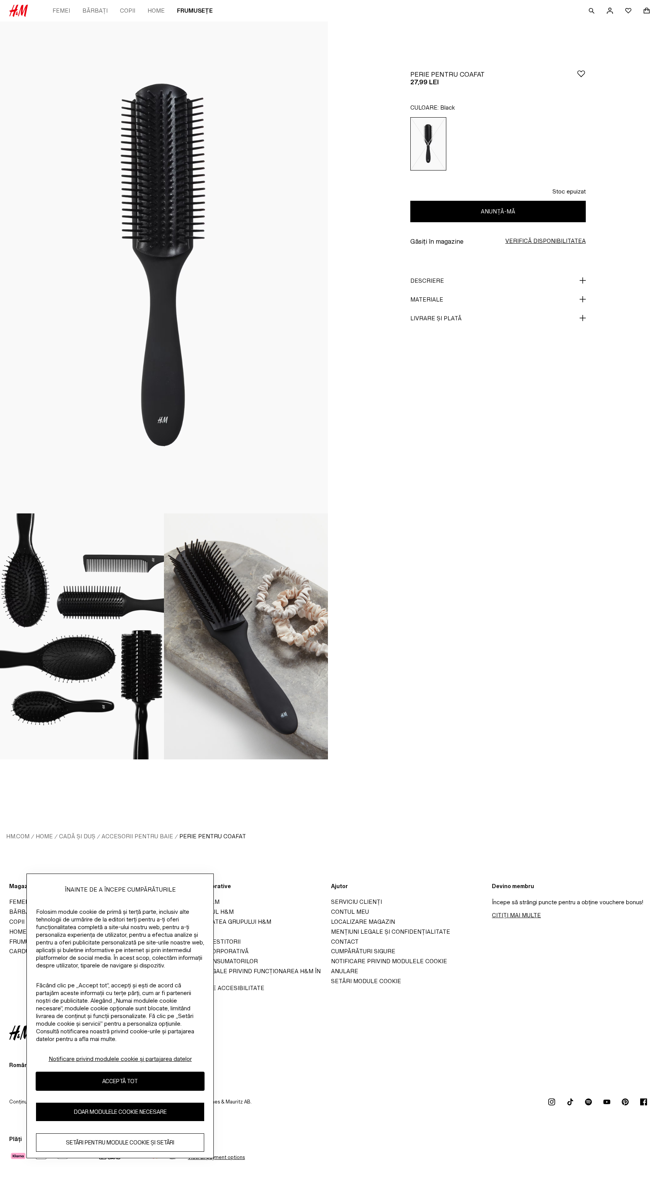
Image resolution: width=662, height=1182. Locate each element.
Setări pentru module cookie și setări (120, 1142)
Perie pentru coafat (212, 836)
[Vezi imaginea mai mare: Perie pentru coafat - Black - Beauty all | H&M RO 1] (164, 267)
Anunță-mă (498, 211)
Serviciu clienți (356, 901)
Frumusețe (195, 10)
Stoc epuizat (569, 191)
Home (156, 10)
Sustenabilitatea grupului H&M (220, 921)
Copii (127, 10)
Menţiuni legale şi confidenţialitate (390, 931)
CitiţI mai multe (516, 915)
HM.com (17, 836)
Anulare (344, 971)
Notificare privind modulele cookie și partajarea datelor (120, 1059)
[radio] (428, 143)
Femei (61, 10)
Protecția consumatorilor (214, 961)
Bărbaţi (95, 10)
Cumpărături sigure (363, 951)
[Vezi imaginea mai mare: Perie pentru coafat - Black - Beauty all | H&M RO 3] (246, 636)
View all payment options (216, 1157)
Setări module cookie (366, 981)
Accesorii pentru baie (137, 836)
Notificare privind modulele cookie (389, 961)
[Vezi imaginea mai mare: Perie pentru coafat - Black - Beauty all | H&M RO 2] (82, 636)
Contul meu (350, 911)
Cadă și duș (77, 836)
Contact (345, 941)
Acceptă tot (120, 1081)
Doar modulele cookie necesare (120, 1112)
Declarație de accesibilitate (217, 988)
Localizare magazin (363, 921)
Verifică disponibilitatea (545, 241)
